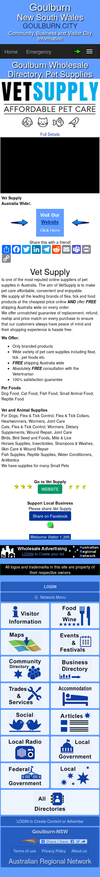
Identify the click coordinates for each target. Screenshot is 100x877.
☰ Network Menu (50, 597)
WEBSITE (50, 489)
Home (11, 51)
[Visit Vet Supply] (50, 223)
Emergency (38, 51)
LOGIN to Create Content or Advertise (50, 821)
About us (79, 851)
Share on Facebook (50, 516)
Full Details (50, 134)
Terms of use (24, 851)
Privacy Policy (54, 851)
